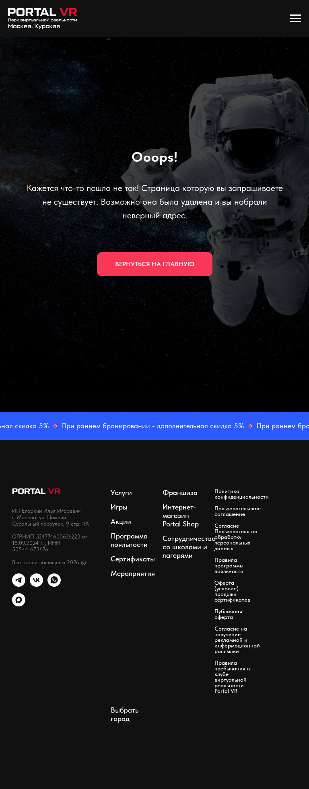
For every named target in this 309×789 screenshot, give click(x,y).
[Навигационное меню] (295, 18)
